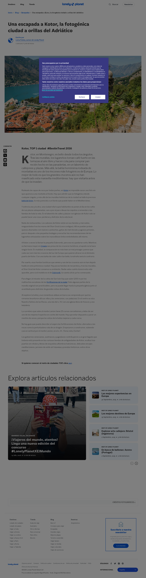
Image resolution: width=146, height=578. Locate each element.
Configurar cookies (48, 97)
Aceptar (98, 97)
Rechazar (82, 97)
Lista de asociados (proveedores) (52, 90)
